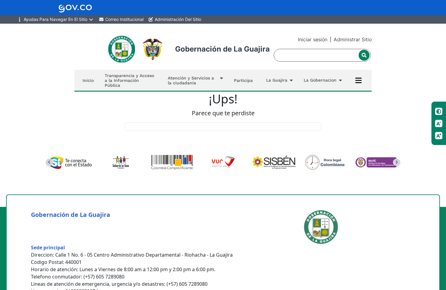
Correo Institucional (124, 19)
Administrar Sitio (353, 39)
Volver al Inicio (223, 126)
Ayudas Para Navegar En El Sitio (55, 19)
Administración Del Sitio (177, 19)
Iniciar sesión (312, 39)
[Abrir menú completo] (358, 80)
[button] (194, 80)
